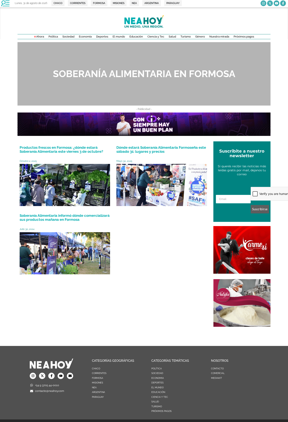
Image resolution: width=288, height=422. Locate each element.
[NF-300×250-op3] (242, 325)
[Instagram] (263, 3)
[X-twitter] (270, 3)
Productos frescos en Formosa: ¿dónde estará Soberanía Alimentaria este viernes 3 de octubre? (61, 149)
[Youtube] (276, 3)
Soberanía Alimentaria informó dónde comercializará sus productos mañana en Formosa (65, 217)
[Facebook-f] (283, 3)
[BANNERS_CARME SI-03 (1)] (242, 272)
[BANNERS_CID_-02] (144, 135)
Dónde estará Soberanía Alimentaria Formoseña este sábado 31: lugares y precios (161, 149)
